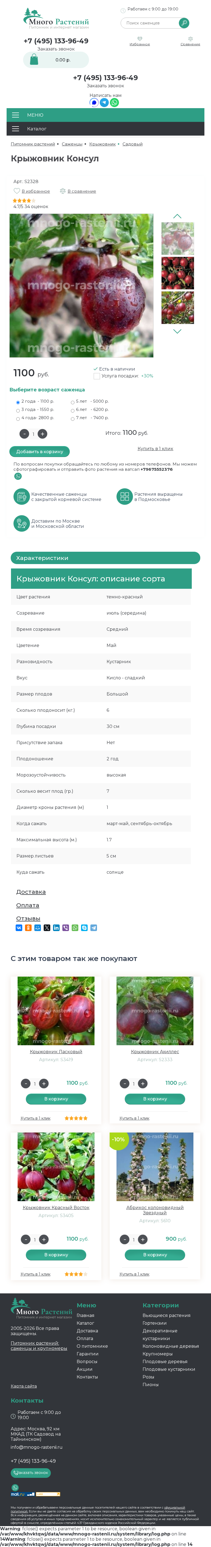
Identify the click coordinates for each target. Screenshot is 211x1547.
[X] (47, 927)
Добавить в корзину (39, 451)
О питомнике (92, 1346)
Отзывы (28, 918)
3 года (37, 409)
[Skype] (84, 927)
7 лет (92, 417)
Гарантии (88, 1354)
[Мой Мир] (37, 927)
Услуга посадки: (127, 376)
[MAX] (94, 105)
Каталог (85, 1323)
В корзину (56, 1099)
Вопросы (87, 1361)
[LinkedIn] (56, 927)
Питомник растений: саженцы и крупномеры (39, 1346)
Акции (85, 1369)
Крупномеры (158, 1354)
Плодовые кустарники (169, 1369)
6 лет (92, 409)
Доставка (31, 891)
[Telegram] (104, 105)
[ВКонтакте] (19, 927)
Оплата (27, 905)
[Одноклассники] (28, 927)
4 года (37, 417)
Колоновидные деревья (171, 1346)
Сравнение (190, 44)
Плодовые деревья (165, 1361)
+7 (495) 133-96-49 (56, 41)
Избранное (140, 44)
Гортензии (155, 1323)
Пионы (151, 1384)
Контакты (87, 1377)
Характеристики (42, 557)
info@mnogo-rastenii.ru (37, 1447)
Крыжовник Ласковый (56, 1051)
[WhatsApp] (114, 105)
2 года (37, 401)
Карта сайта (24, 1386)
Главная (86, 1315)
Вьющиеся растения (167, 1315)
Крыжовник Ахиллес (155, 1051)
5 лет (92, 401)
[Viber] (65, 927)
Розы (148, 1377)
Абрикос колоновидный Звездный (155, 1210)
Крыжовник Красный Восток (56, 1207)
